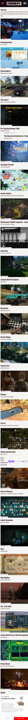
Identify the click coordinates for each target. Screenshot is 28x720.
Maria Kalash (3, 125)
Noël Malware (3, 67)
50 (26, 461)
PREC (11, 461)
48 (21, 461)
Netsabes (2, 190)
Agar (2, 276)
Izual (2, 574)
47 (18, 461)
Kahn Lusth (3, 39)
